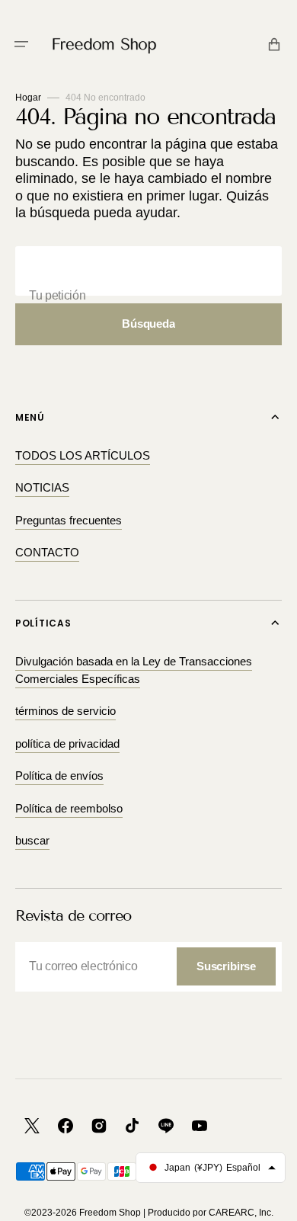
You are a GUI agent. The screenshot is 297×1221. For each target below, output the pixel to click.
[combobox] (148, 271)
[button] (21, 44)
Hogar (28, 97)
